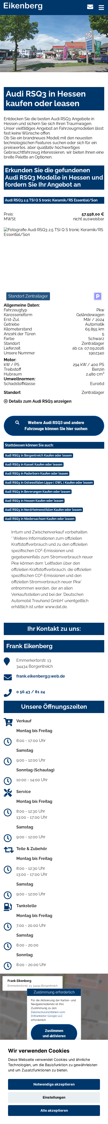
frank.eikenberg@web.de (40, 676)
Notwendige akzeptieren (54, 1084)
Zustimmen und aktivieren (54, 1033)
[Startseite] (23, 6)
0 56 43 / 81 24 (30, 691)
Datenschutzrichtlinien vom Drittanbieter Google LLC (48, 1014)
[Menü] (101, 7)
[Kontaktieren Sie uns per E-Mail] (90, 7)
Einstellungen (54, 1097)
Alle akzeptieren (54, 1110)
